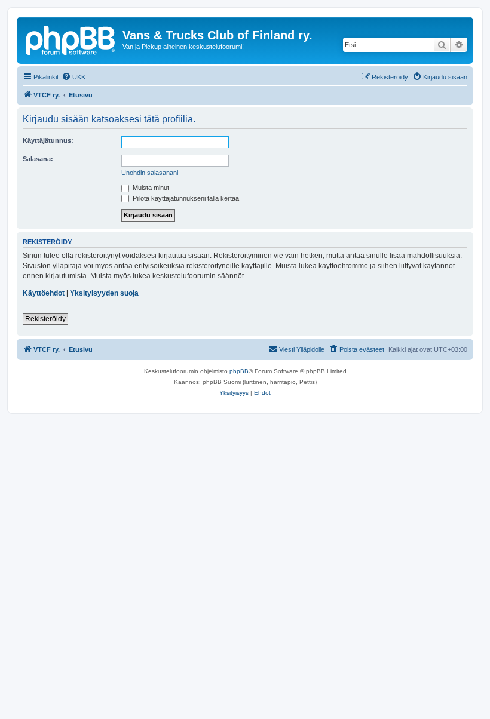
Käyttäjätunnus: (48, 140)
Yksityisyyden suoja (104, 293)
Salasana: (38, 158)
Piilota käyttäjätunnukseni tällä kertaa (185, 198)
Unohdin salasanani (149, 172)
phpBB (239, 371)
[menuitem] (73, 77)
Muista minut (150, 187)
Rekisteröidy (45, 319)
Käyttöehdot (44, 293)
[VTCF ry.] (71, 39)
